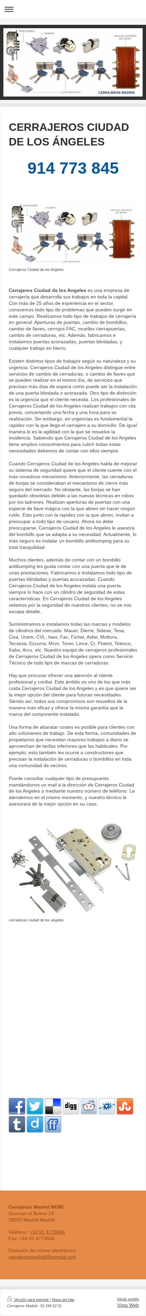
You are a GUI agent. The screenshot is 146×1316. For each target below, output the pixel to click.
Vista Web (128, 1305)
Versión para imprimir (31, 1300)
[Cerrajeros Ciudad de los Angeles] (73, 234)
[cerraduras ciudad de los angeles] (73, 869)
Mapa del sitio (63, 1300)
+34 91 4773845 (47, 1232)
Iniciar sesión (128, 1299)
